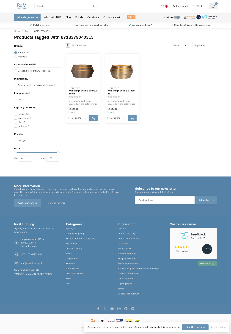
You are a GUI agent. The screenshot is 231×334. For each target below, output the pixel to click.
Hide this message (195, 327)
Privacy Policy (124, 248)
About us (122, 228)
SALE (131, 17)
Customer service (112, 17)
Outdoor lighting (74, 248)
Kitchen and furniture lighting (80, 238)
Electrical (70, 263)
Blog (68, 17)
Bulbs (69, 253)
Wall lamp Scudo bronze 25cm (83, 92)
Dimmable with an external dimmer (37, 85)
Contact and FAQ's (127, 233)
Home (17, 31)
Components (72, 258)
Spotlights (71, 228)
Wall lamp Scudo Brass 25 (121, 92)
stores (121, 288)
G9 (21, 99)
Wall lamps (71, 243)
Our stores (93, 17)
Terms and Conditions (129, 238)
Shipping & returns (127, 258)
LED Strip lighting (74, 273)
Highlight (22, 56)
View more (205, 263)
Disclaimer (123, 243)
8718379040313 (42, 31)
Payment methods (127, 253)
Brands (79, 17)
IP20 (22, 140)
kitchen (23, 114)
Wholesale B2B (126, 278)
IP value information (128, 263)
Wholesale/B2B (52, 17)
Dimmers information (128, 273)
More (68, 278)
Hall (21, 122)
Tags (27, 31)
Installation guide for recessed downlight (138, 268)
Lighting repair (125, 283)
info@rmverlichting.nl (31, 263)
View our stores (56, 202)
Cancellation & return (128, 293)
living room (25, 118)
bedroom (24, 126)
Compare (76, 118)
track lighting (72, 268)
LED (68, 283)
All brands (23, 52)
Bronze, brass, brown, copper (34, 71)
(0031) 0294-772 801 (31, 254)
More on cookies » (218, 327)
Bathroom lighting (75, 233)
